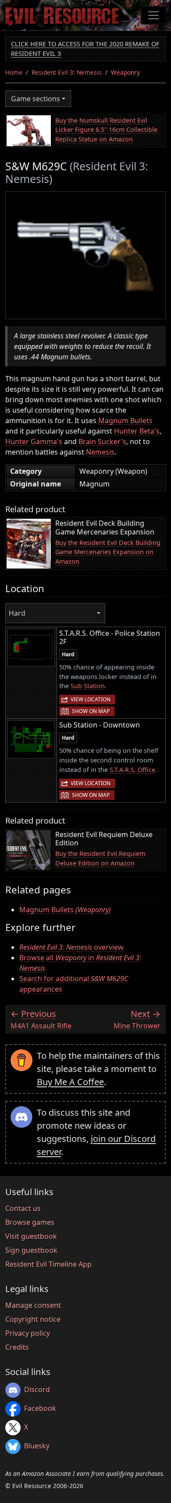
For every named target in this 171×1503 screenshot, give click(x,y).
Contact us (23, 1208)
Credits (17, 1347)
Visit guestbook (31, 1236)
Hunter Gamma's (33, 441)
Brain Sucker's (102, 441)
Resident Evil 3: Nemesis (67, 72)
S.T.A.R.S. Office (132, 769)
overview (71, 947)
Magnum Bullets (125, 420)
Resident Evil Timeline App (48, 1264)
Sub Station (88, 686)
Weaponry (125, 72)
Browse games (29, 1222)
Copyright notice (33, 1319)
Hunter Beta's (137, 431)
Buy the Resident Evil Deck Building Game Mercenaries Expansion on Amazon (107, 551)
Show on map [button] (91, 711)
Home (13, 72)
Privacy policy (27, 1333)
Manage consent (33, 1305)
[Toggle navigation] (153, 15)
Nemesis (100, 452)
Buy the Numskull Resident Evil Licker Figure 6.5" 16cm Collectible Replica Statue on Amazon (106, 129)
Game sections (35, 98)
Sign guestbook (31, 1250)
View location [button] (90, 699)
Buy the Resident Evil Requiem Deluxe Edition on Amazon (100, 858)
